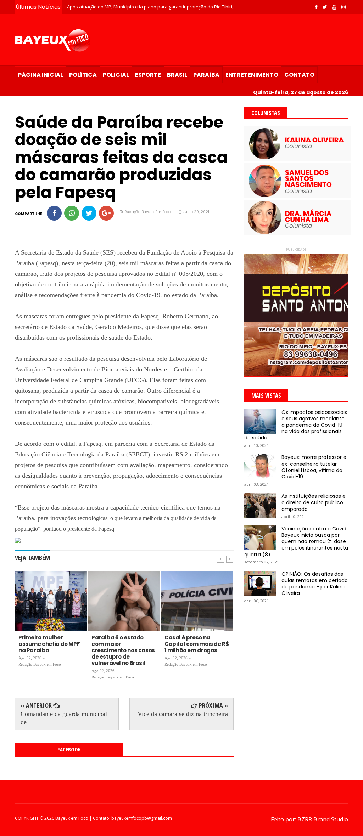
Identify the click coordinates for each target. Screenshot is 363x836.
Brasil (177, 75)
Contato (299, 75)
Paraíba (206, 75)
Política (83, 75)
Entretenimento (251, 75)
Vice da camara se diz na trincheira (183, 713)
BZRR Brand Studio (322, 819)
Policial (116, 75)
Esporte (148, 75)
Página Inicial (40, 75)
